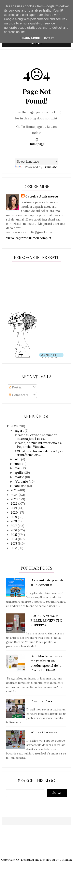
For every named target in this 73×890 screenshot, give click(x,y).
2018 (14, 521)
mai (17, 468)
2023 (14, 499)
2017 (14, 526)
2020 (14, 512)
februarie (21, 481)
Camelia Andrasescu (41, 196)
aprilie (19, 472)
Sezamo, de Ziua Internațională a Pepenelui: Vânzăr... (38, 445)
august (19, 430)
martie (19, 477)
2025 (14, 490)
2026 (14, 426)
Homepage (37, 144)
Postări (16, 387)
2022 (14, 503)
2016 (14, 530)
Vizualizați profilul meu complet (29, 238)
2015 (14, 535)
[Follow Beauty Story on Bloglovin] (22, 357)
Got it (49, 38)
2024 (14, 495)
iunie (18, 464)
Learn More (30, 38)
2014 (14, 539)
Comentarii (20, 395)
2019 (14, 517)
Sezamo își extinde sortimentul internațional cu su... (36, 437)
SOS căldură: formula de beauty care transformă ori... (40, 453)
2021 (14, 508)
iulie (17, 459)
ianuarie (20, 486)
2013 (14, 543)
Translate (50, 167)
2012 (14, 548)
